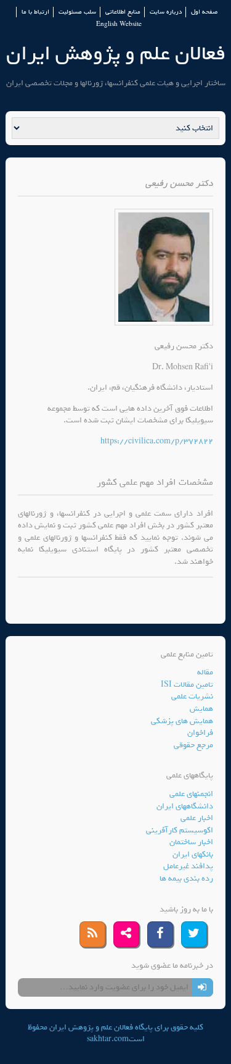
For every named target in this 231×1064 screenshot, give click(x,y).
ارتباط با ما (35, 12)
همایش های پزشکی (182, 720)
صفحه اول (204, 12)
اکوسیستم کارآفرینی (179, 830)
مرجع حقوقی (193, 745)
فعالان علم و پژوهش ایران (115, 53)
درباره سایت (166, 12)
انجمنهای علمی (191, 793)
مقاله (205, 672)
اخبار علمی (196, 817)
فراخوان (200, 732)
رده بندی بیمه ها (186, 878)
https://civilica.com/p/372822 (156, 441)
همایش (201, 708)
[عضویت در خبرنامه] (202, 987)
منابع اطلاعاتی (122, 12)
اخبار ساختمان (191, 842)
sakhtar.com (108, 1039)
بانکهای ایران (192, 854)
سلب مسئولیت (77, 12)
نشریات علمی (192, 696)
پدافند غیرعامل (188, 866)
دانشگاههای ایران (184, 806)
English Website (119, 24)
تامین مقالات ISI (187, 684)
